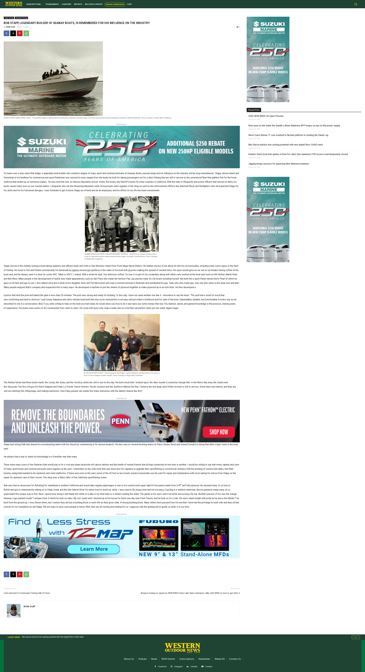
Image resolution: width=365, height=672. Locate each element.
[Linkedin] (187, 666)
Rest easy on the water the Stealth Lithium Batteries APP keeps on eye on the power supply (294, 125)
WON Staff (10, 27)
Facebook (162, 666)
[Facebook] (6, 33)
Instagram (178, 666)
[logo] (13, 4)
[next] (358, 637)
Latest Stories (9, 18)
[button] (356, 4)
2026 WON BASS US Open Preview (266, 116)
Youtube (208, 666)
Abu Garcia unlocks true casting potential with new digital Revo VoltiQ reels (285, 144)
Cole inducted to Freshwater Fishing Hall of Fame (27, 593)
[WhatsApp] (26, 33)
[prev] (353, 637)
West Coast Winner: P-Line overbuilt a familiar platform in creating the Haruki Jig (288, 135)
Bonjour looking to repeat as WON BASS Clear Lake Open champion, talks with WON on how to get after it (190, 593)
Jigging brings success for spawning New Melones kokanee (278, 163)
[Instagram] (171, 666)
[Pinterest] (20, 33)
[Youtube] (202, 666)
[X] (13, 33)
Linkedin (193, 666)
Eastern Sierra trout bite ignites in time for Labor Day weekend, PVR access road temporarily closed (298, 154)
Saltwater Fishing (21, 18)
